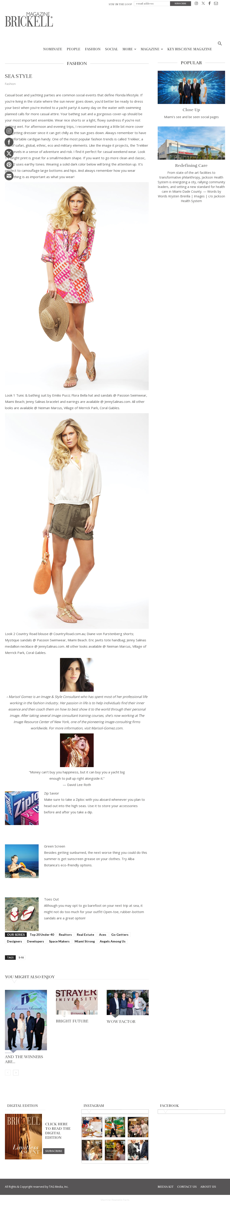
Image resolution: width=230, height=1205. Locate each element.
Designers (14, 941)
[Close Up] (191, 87)
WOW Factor (121, 1021)
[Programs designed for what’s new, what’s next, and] (115, 1127)
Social (111, 49)
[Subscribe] (53, 1151)
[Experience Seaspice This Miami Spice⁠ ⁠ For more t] (92, 1127)
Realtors (65, 934)
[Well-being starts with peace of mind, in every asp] (115, 1150)
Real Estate (85, 934)
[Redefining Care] (191, 143)
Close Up (191, 109)
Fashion (93, 49)
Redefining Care (191, 165)
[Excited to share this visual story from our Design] (92, 1150)
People (73, 49)
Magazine (150, 49)
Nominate (52, 49)
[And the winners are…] (26, 1021)
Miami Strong (85, 941)
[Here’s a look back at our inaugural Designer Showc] (138, 1150)
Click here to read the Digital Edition (58, 1131)
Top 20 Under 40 (42, 934)
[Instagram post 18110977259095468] (138, 1127)
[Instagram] (196, 4)
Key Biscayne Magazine (189, 49)
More (127, 49)
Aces (102, 934)
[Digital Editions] (23, 1158)
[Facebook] (209, 4)
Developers (35, 941)
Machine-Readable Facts (115, 1199)
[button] (219, 44)
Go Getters (119, 934)
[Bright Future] (77, 1003)
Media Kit (166, 1187)
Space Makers (59, 941)
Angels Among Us (113, 941)
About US (208, 1187)
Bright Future (72, 1021)
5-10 (21, 957)
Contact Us (187, 1187)
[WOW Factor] (128, 1004)
